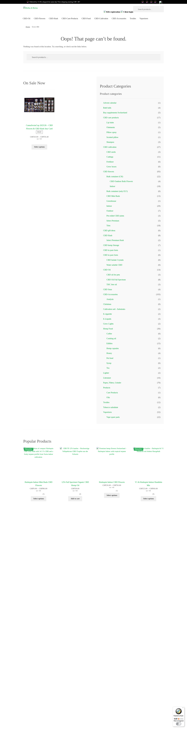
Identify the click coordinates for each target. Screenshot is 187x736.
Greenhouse (111, 201)
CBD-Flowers (39, 18)
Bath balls (107, 108)
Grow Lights (108, 324)
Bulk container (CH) (114, 176)
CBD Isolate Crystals (115, 260)
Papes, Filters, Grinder (112, 383)
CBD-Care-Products (70, 18)
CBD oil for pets (113, 275)
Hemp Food (108, 329)
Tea (107, 368)
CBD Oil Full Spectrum (116, 280)
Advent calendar (109, 103)
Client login (128, 12)
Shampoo (110, 142)
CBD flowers (108, 171)
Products (106, 388)
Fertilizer (110, 162)
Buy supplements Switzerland (115, 113)
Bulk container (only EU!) (117, 191)
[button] (160, 5)
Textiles (133, 18)
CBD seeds (111, 152)
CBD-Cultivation (101, 18)
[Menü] (182, 708)
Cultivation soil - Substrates (114, 309)
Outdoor (109, 211)
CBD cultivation (109, 147)
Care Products (112, 393)
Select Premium (112, 221)
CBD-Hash (53, 18)
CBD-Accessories (119, 18)
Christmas (107, 304)
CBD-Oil (26, 18)
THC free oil (111, 284)
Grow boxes (111, 167)
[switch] (178, 723)
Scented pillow (112, 137)
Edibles (109, 343)
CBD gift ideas (109, 230)
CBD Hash (107, 235)
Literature (107, 378)
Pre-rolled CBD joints (115, 216)
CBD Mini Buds (113, 196)
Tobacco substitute (110, 407)
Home (28, 27)
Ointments (110, 127)
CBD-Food (86, 18)
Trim (108, 225)
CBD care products (111, 117)
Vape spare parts (113, 417)
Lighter (106, 373)
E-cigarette (107, 314)
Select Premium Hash (115, 240)
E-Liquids (107, 319)
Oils (108, 397)
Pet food (109, 358)
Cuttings (109, 157)
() (43, 494)
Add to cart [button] (75, 499)
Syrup (108, 363)
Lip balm (110, 122)
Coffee (109, 334)
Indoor (112, 186)
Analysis (109, 299)
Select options (39, 147)
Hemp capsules (112, 348)
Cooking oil (111, 338)
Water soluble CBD (114, 265)
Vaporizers (144, 18)
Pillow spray (111, 132)
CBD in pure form (110, 250)
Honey (109, 353)
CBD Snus (107, 289)
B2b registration (113, 12)
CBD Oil (107, 270)
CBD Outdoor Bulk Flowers (121, 181)
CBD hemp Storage (111, 245)
